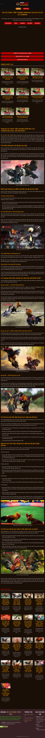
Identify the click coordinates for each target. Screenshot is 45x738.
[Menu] (1, 3)
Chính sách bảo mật (29, 718)
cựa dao (37, 23)
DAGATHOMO (4, 531)
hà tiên (30, 23)
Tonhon (22, 23)
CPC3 (15, 23)
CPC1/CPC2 (8, 23)
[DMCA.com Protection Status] (4, 726)
